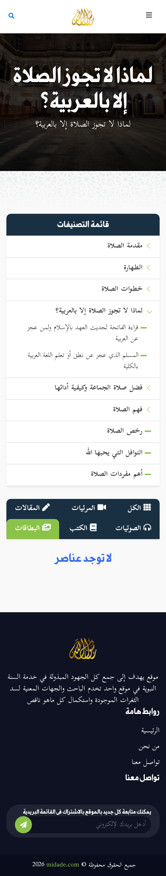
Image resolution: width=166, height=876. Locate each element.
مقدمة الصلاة (125, 246)
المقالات (28, 508)
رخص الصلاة (125, 431)
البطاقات (28, 528)
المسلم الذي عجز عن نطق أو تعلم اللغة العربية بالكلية (83, 361)
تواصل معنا (146, 762)
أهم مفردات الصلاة (117, 475)
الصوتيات (129, 528)
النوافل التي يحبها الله (114, 453)
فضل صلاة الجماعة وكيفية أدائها (99, 388)
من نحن (149, 746)
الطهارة (133, 268)
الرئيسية (150, 731)
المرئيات (84, 508)
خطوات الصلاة (122, 289)
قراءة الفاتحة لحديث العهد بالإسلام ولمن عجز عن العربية (82, 333)
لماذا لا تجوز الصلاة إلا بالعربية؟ (99, 311)
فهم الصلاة (128, 410)
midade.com (62, 864)
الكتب (79, 528)
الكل (135, 508)
